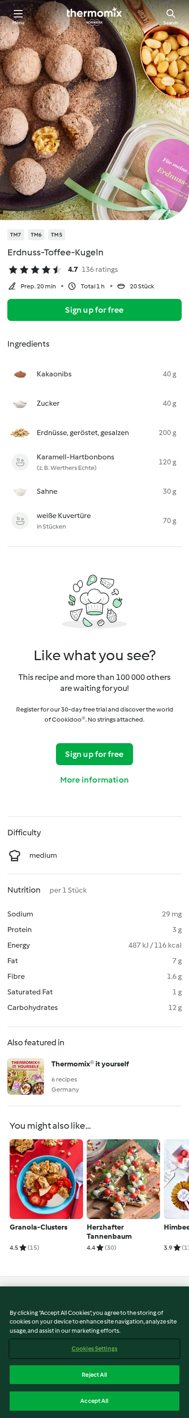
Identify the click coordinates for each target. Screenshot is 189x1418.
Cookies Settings (94, 1348)
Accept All (94, 1400)
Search (170, 23)
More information (94, 780)
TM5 (56, 235)
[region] (94, 1352)
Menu (18, 23)
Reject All (94, 1374)
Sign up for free (94, 310)
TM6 (36, 235)
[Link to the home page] (94, 16)
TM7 (16, 235)
